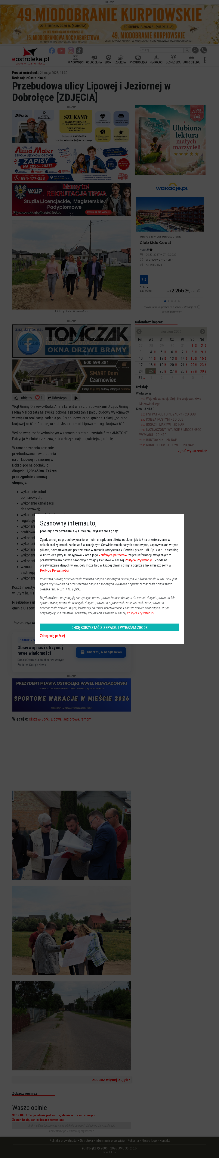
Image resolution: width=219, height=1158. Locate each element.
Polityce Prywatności (139, 560)
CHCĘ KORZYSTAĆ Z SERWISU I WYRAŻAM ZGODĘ (109, 627)
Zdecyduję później (52, 636)
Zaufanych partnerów (113, 555)
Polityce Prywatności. (141, 613)
